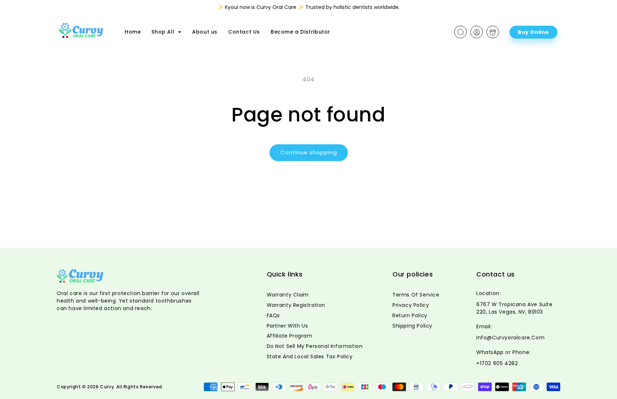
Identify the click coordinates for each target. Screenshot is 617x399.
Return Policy (409, 315)
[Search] (460, 32)
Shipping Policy (412, 325)
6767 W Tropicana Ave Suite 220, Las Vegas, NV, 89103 (514, 308)
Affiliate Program (289, 335)
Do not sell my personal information (315, 346)
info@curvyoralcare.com (510, 337)
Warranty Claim (288, 294)
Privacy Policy (410, 305)
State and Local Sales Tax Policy (310, 356)
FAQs (273, 315)
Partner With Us (287, 325)
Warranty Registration (296, 305)
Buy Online (533, 32)
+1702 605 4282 (497, 363)
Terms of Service (416, 294)
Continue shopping (308, 152)
